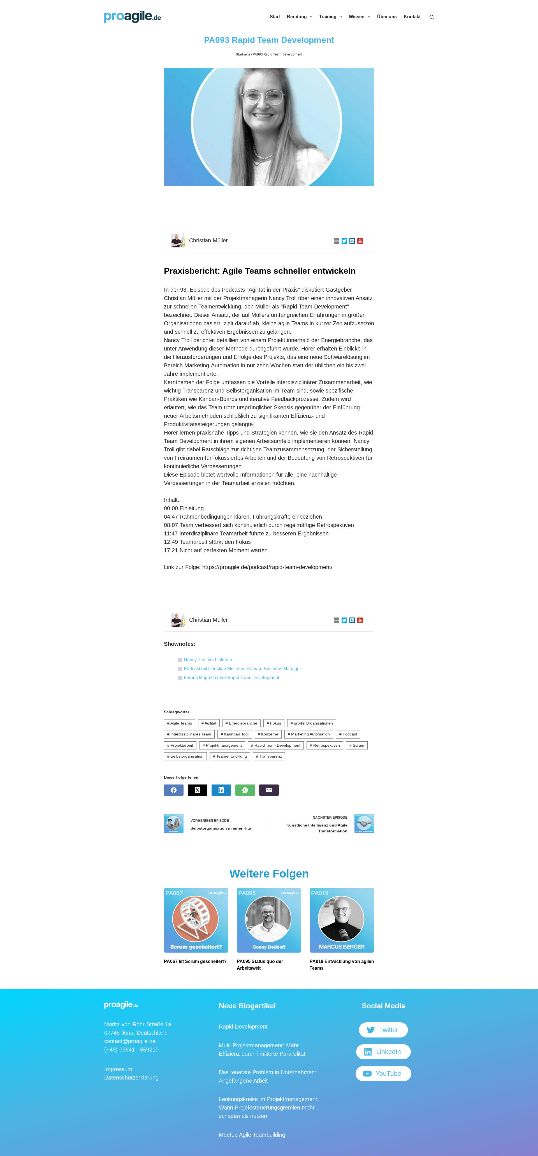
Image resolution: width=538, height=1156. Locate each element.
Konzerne (268, 734)
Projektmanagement (222, 745)
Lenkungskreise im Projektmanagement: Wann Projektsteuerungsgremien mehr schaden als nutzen (269, 1107)
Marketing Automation (309, 734)
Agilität (208, 723)
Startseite (243, 54)
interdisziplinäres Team (189, 734)
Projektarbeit (180, 745)
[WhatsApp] (245, 790)
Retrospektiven (325, 745)
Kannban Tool (235, 734)
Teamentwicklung (230, 756)
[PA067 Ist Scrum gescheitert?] (196, 920)
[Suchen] (432, 17)
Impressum (118, 1069)
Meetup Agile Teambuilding (252, 1135)
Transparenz (269, 756)
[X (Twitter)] (197, 790)
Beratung (297, 16)
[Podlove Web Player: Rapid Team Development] (269, 209)
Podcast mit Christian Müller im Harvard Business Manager (242, 668)
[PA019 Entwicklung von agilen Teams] (342, 920)
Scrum (356, 745)
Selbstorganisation (185, 756)
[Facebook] (174, 790)
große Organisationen (312, 723)
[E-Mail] (269, 790)
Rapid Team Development (275, 745)
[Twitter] (343, 240)
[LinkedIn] (351, 240)
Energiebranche (241, 723)
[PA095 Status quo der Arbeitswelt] (269, 920)
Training (328, 16)
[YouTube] (359, 240)
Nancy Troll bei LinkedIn (208, 659)
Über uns (387, 16)
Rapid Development (243, 1026)
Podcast (348, 734)
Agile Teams (179, 723)
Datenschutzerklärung (131, 1077)
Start (275, 16)
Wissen (357, 16)
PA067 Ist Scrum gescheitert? (195, 961)
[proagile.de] (335, 240)
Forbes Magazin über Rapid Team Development (231, 677)
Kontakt (412, 16)
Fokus (274, 723)
